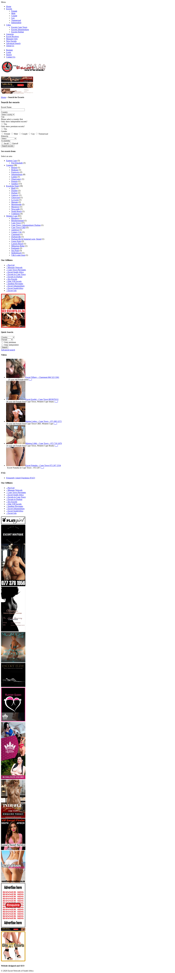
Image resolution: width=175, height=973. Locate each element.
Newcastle (15, 209)
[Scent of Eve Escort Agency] (13, 817)
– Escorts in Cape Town (16, 274)
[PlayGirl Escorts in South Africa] (13, 523)
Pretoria (14, 181)
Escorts (9, 9)
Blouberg (15, 218)
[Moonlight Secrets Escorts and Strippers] (13, 662)
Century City (16, 232)
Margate (14, 202)
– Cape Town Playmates (16, 270)
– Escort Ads (11, 290)
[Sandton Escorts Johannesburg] (13, 882)
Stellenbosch (16, 253)
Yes (5, 124)
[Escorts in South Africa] (17, 93)
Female (14, 11)
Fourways (15, 172)
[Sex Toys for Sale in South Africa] (13, 721)
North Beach (16, 211)
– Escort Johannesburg (15, 286)
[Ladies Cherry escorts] (17, 87)
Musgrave (15, 207)
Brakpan (14, 170)
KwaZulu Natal (12, 186)
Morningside (16, 204)
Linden (14, 177)
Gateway (15, 195)
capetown (15, 230)
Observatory (16, 179)
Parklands (15, 248)
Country (4, 112)
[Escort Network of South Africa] (23, 72)
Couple (14, 16)
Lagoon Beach (17, 244)
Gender (4, 131)
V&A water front (18, 255)
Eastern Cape (11, 161)
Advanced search (8, 350)
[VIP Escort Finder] (13, 849)
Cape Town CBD (18, 227)
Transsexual (16, 20)
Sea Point (15, 250)
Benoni (14, 167)
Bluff (13, 188)
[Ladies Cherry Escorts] (13, 930)
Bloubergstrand (17, 220)
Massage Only (12, 39)
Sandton (14, 184)
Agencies (10, 34)
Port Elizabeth (17, 163)
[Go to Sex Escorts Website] (13, 327)
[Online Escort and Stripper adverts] (13, 926)
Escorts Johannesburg (20, 29)
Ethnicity (4, 136)
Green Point (16, 241)
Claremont (15, 234)
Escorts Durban (17, 32)
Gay (13, 18)
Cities (8, 25)
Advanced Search (13, 43)
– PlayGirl (10, 265)
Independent (16, 23)
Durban (14, 193)
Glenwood (15, 197)
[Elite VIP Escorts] (13, 961)
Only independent (11, 345)
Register (9, 50)
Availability (5, 141)
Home (8, 6)
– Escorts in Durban (14, 277)
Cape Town (16, 223)
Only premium (10, 342)
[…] (30, 379)
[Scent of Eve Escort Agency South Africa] (17, 81)
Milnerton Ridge (18, 246)
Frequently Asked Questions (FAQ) (20, 478)
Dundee (14, 191)
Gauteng (9, 165)
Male (13, 13)
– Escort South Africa (15, 272)
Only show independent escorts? (14, 121)
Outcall (15, 143)
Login (8, 52)
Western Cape (11, 216)
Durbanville (16, 237)
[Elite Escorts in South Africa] (13, 686)
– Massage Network (14, 267)
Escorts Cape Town (19, 27)
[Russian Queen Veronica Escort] (13, 778)
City (2, 117)
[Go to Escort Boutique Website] (13, 585)
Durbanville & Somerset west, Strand (26, 239)
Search (9, 55)
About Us (10, 46)
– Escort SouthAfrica (14, 288)
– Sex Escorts (11, 279)
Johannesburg (16, 174)
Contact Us (10, 57)
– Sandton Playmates (14, 284)
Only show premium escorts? (13, 126)
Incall (6, 143)
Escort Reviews (12, 36)
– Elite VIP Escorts (14, 281)
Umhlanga (15, 214)
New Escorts (11, 41)
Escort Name (6, 107)
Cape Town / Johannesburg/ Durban (26, 225)
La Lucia (15, 200)
